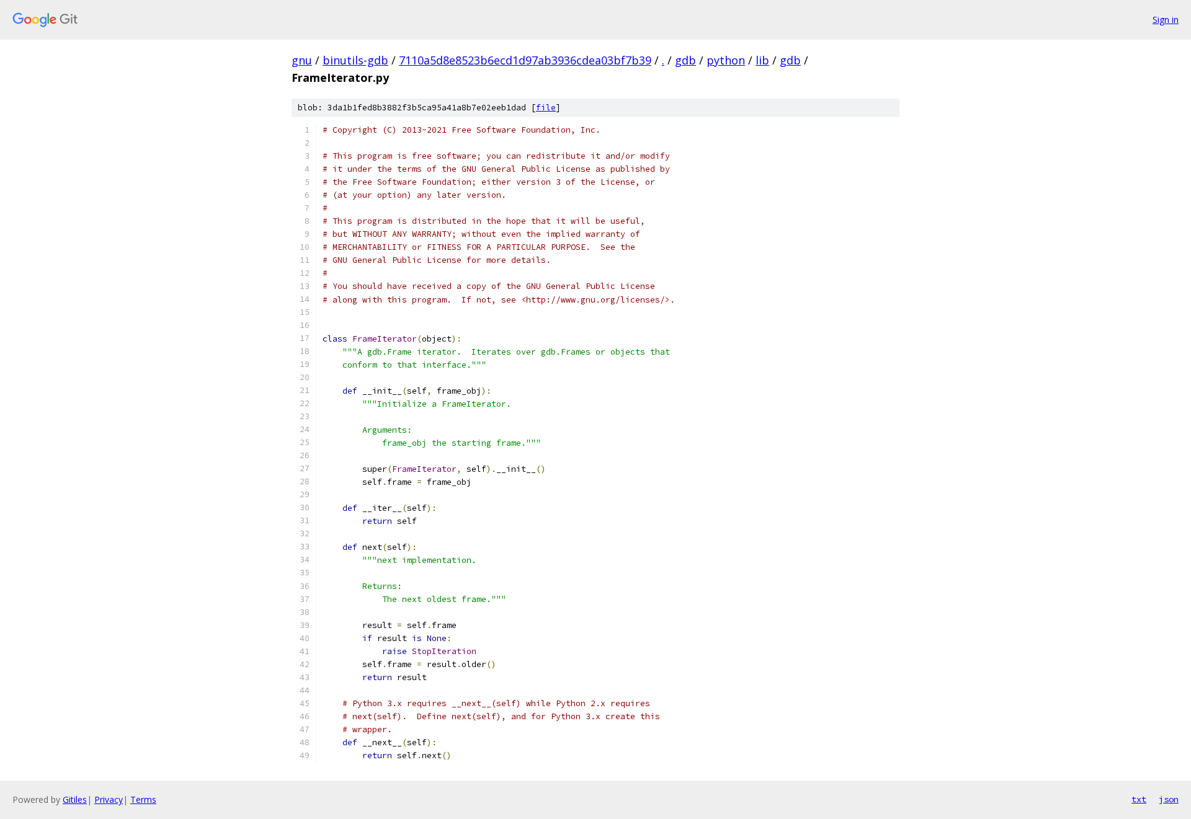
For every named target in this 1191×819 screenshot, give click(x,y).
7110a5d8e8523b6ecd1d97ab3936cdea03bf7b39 (525, 60)
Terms (143, 799)
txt (1138, 799)
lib (762, 60)
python (726, 60)
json (1169, 799)
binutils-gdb (355, 60)
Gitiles (75, 799)
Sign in (1166, 19)
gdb (685, 60)
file (546, 107)
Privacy (108, 799)
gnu (302, 60)
